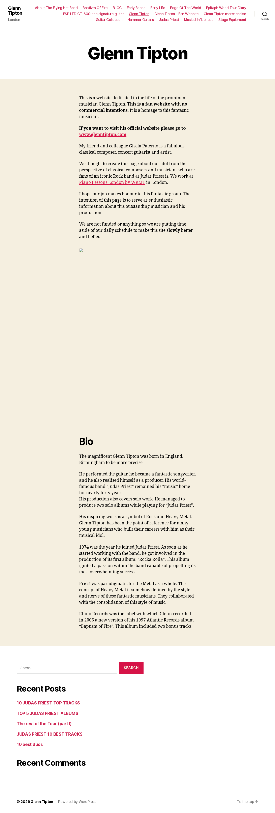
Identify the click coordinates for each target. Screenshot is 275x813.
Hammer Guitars (140, 20)
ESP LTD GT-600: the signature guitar (93, 14)
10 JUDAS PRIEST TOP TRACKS (48, 702)
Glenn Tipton (15, 11)
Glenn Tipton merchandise (225, 14)
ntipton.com (113, 134)
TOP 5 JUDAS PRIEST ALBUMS (47, 713)
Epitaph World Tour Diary (226, 8)
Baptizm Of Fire (95, 8)
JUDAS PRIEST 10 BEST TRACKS (50, 734)
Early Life (157, 8)
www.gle (88, 134)
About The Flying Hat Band (56, 8)
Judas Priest (169, 20)
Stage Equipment (232, 20)
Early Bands (136, 8)
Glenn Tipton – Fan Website (176, 14)
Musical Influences (198, 20)
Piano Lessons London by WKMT (112, 182)
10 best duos (30, 744)
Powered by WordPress (77, 802)
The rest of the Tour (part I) (44, 723)
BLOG (117, 8)
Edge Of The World (185, 8)
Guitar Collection (109, 20)
